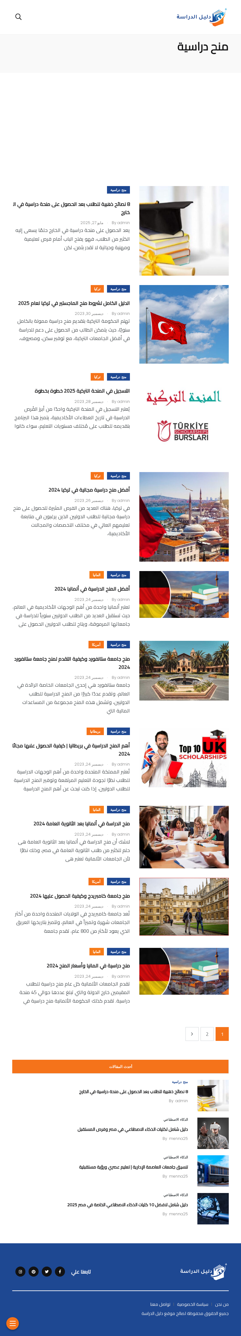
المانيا (96, 575)
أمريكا (96, 645)
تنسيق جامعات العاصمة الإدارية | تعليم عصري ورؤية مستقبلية (133, 1167)
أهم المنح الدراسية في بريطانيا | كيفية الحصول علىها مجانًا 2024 (71, 749)
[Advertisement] (120, 120)
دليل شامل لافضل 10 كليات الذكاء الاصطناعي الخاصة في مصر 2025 (127, 1204)
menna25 (178, 1138)
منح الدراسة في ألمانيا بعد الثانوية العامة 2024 (82, 823)
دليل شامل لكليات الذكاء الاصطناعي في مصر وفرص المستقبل (133, 1129)
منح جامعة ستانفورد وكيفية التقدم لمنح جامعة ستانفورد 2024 (72, 663)
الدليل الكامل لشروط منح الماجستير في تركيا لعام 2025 (73, 303)
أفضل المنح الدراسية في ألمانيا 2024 (92, 589)
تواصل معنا (160, 1304)
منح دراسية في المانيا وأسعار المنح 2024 (88, 965)
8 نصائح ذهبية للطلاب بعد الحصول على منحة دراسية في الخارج (71, 208)
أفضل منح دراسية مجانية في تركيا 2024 (89, 490)
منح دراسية (118, 190)
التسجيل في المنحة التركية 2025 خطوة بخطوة (82, 391)
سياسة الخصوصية (192, 1304)
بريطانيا (95, 731)
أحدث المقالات (120, 1066)
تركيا (97, 289)
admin (181, 1100)
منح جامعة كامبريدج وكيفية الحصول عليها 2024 (80, 895)
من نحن (222, 1304)
